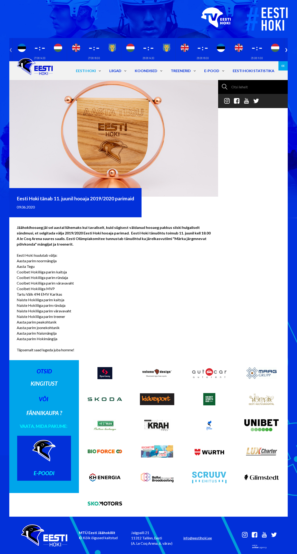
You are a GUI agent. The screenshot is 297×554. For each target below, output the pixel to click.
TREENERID (181, 70)
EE (283, 65)
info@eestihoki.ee (197, 538)
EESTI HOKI (86, 70)
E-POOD (211, 70)
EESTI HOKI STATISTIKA (253, 70)
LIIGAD (115, 70)
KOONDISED (146, 70)
